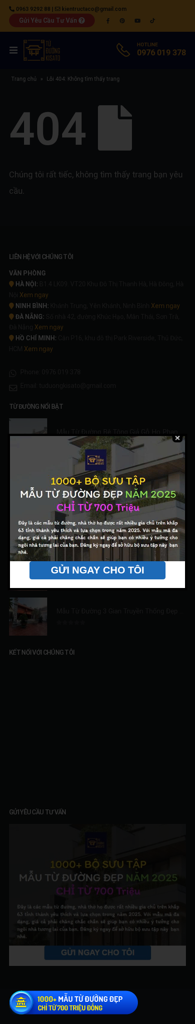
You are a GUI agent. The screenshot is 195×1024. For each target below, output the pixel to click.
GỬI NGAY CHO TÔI (97, 570)
